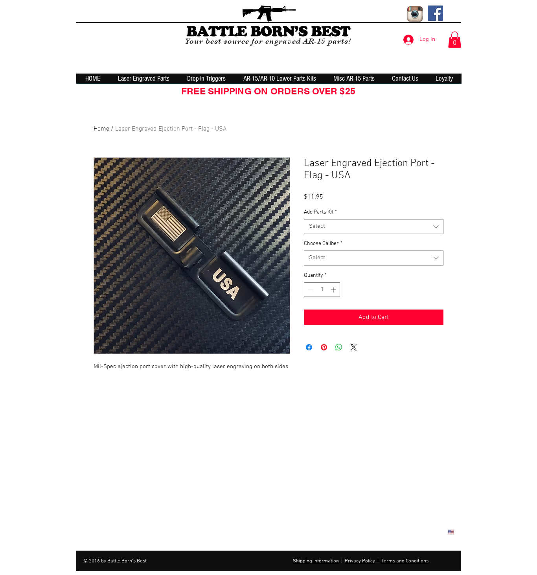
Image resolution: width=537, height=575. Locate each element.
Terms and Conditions (404, 561)
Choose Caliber (323, 243)
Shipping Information (316, 561)
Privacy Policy (360, 561)
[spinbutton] (322, 290)
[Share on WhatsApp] (339, 347)
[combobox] (373, 226)
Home (101, 129)
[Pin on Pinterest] (324, 347)
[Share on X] (354, 347)
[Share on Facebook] (309, 347)
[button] (455, 39)
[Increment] (334, 290)
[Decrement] (310, 290)
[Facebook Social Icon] (435, 13)
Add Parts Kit (320, 212)
